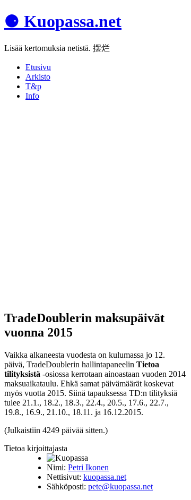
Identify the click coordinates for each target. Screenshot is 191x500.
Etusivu (38, 67)
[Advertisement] (95, 204)
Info (32, 95)
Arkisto (37, 76)
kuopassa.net (104, 476)
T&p (33, 86)
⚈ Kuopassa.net (62, 21)
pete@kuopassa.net (120, 486)
